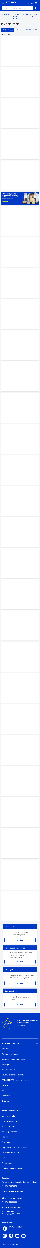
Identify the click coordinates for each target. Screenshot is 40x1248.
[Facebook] (5, 1228)
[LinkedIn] (23, 1236)
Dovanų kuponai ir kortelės (13, 1075)
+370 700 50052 (10, 1186)
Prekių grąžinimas (9, 1131)
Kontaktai (6, 1096)
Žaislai (27, 14)
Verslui (4, 1090)
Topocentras (8, 14)
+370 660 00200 (10, 1202)
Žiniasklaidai (7, 1101)
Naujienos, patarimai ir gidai (13, 1059)
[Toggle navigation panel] (3, 3)
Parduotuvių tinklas (10, 1054)
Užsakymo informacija (11, 1152)
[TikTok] (11, 1236)
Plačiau (20, 940)
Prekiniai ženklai (8, 1069)
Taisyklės (5, 1137)
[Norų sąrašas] (32, 3)
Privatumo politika (9, 1142)
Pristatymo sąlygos (10, 1121)
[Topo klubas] (20, 1024)
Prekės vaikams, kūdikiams (15, 16)
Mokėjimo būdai (8, 1116)
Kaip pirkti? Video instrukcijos (14, 1147)
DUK (3, 1158)
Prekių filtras (8, 30)
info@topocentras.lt (13, 1207)
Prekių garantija (8, 1126)
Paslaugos (6, 1064)
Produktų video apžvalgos (12, 1168)
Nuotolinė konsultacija (13, 1191)
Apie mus (5, 1049)
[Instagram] (5, 1236)
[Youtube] (17, 1236)
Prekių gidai (7, 1163)
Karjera (5, 1085)
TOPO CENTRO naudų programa (15, 1080)
